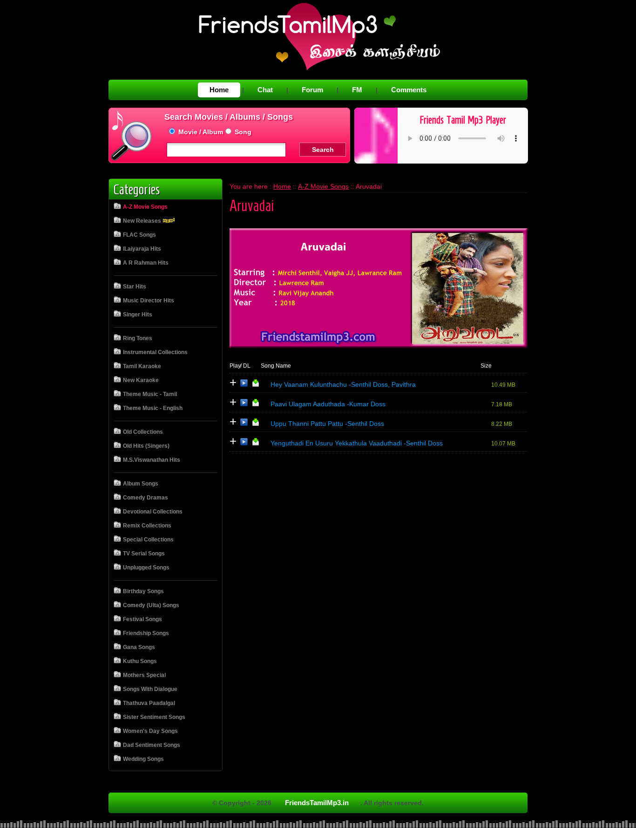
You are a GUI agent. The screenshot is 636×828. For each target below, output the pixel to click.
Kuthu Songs (140, 661)
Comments (408, 90)
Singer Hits (137, 314)
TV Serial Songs (144, 553)
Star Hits (134, 286)
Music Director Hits (148, 300)
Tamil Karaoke (142, 366)
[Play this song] (244, 385)
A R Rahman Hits (146, 263)
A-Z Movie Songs (145, 207)
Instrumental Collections (155, 352)
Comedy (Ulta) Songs (151, 605)
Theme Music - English (153, 408)
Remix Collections (147, 525)
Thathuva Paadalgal (149, 703)
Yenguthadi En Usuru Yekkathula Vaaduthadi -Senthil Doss (357, 443)
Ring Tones (137, 338)
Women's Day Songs (150, 731)
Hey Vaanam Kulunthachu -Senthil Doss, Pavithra (343, 384)
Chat (265, 90)
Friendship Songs (146, 633)
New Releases (142, 221)
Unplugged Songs (146, 567)
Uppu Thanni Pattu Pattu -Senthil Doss (327, 423)
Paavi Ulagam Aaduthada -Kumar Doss (328, 404)
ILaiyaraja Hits (142, 249)
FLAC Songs (139, 235)
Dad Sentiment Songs (151, 745)
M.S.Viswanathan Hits (151, 460)
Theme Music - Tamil (150, 394)
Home (219, 90)
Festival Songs (142, 619)
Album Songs (140, 483)
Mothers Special (144, 675)
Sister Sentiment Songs (154, 717)
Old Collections (143, 432)
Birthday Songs (143, 591)
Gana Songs (139, 647)
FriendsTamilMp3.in (317, 803)
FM (357, 90)
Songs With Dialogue (150, 689)
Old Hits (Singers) (146, 446)
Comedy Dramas (145, 497)
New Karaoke (141, 380)
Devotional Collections (153, 511)
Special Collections (148, 539)
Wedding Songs (143, 759)
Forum (312, 90)
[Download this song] (255, 385)
